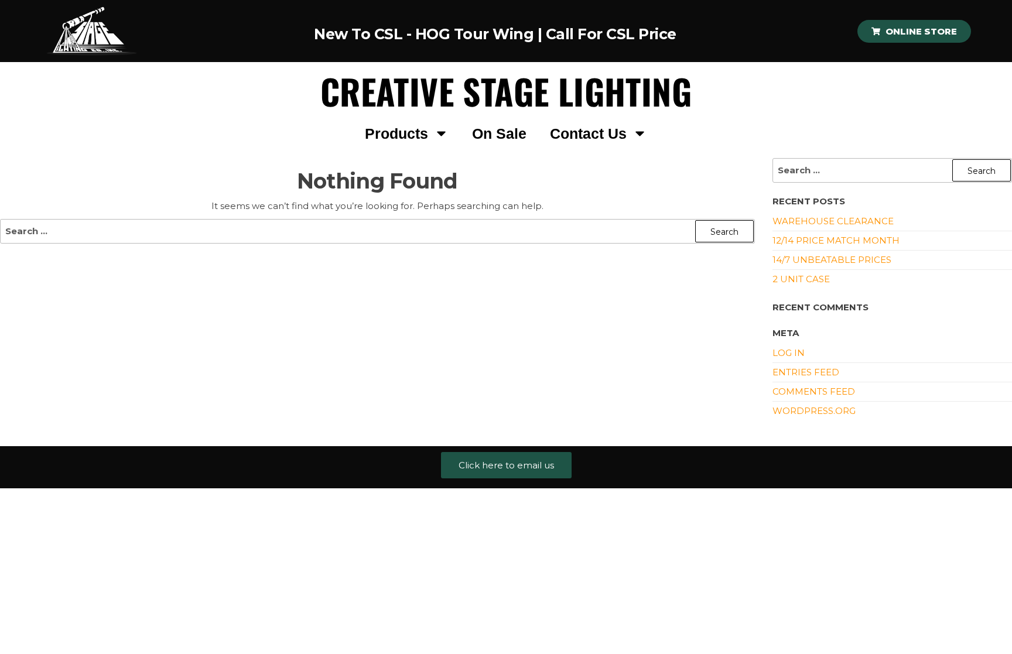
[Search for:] (377, 231)
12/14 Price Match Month (836, 240)
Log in (788, 352)
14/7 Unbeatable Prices (831, 259)
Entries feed (805, 372)
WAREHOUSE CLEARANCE (833, 221)
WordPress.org (814, 410)
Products (396, 133)
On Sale (499, 133)
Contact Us (588, 133)
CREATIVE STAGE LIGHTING (506, 91)
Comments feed (813, 391)
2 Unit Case (801, 279)
